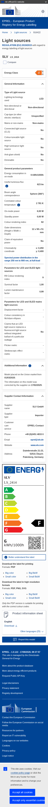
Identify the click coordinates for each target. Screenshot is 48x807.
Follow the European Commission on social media (22, 724)
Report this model (26, 639)
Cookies (6, 746)
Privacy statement (10, 688)
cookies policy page (20, 772)
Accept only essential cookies (28, 800)
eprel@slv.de (37, 440)
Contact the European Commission (18, 717)
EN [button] (43, 11)
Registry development (12, 693)
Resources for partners (13, 730)
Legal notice (8, 756)
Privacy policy (8, 751)
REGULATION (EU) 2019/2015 (17, 45)
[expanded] (42, 84)
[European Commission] (11, 10)
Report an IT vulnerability (14, 735)
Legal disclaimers (10, 683)
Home (5, 32)
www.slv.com (37, 445)
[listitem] (23, 32)
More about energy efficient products (19, 671)
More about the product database (17, 666)
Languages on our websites (15, 740)
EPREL (21, 652)
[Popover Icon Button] (6, 186)
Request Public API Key (13, 676)
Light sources (20, 32)
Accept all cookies (22, 792)
